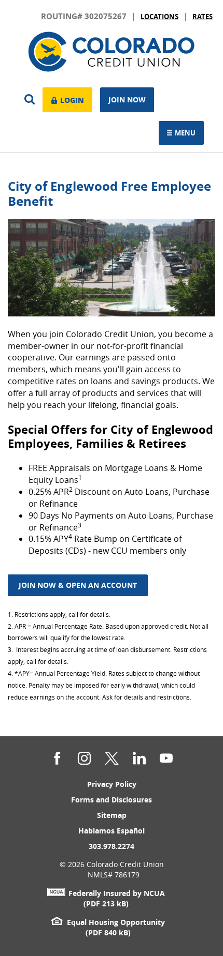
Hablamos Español (111, 831)
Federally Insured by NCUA (116, 893)
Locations (159, 16)
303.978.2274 (111, 846)
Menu (186, 133)
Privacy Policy (111, 784)
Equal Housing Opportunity (115, 922)
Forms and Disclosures (111, 800)
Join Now (127, 99)
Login (71, 99)
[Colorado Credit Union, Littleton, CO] (111, 53)
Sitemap (112, 815)
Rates (202, 16)
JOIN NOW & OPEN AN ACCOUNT (78, 585)
